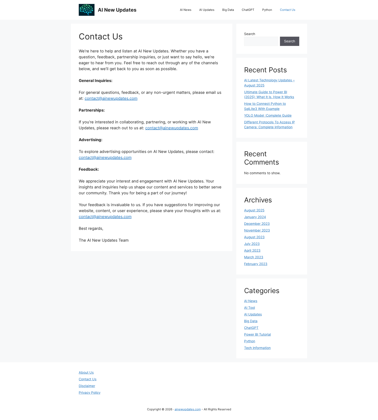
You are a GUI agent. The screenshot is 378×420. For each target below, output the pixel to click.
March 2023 (253, 257)
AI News (185, 10)
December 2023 (257, 224)
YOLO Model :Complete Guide (268, 115)
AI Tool (249, 308)
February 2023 (255, 264)
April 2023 (252, 250)
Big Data (228, 10)
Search (249, 34)
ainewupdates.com (188, 409)
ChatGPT (248, 10)
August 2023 (254, 237)
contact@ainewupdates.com (111, 98)
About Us (86, 372)
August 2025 (254, 210)
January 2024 (255, 217)
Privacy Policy (89, 393)
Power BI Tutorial (257, 334)
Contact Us (287, 10)
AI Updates (206, 10)
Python (267, 10)
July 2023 (252, 244)
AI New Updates (117, 10)
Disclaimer (87, 386)
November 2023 (257, 230)
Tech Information (257, 348)
